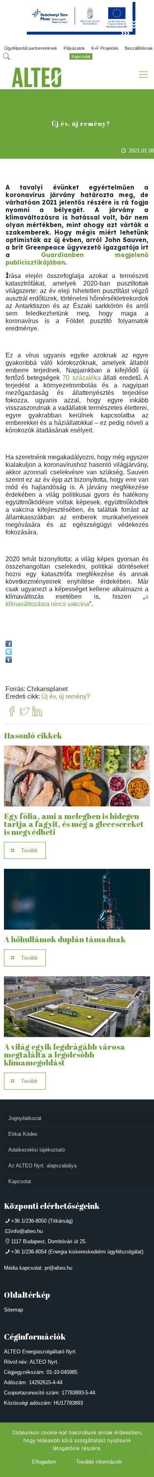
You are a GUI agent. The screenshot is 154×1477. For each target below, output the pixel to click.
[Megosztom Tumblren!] (9, 660)
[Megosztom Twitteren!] (9, 652)
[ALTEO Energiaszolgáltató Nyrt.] (37, 77)
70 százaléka (81, 377)
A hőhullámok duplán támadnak (65, 939)
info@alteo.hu (27, 1231)
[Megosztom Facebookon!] (9, 644)
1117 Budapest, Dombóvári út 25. (49, 1241)
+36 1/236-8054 (29, 1252)
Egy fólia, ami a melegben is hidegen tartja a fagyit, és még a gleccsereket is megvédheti (74, 824)
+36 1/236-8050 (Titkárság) (42, 1221)
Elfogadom (44, 1462)
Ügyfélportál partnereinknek (30, 48)
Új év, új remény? (65, 696)
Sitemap (13, 1310)
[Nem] (144, 1450)
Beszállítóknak (139, 48)
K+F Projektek (104, 48)
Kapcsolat (80, 56)
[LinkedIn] (37, 712)
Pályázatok (74, 48)
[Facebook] (12, 712)
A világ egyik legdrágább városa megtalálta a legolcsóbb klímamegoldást (64, 1054)
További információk (99, 1462)
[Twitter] (24, 712)
